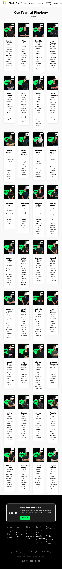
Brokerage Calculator (39, 535)
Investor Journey (48, 3)
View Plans (25, 517)
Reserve (8, 540)
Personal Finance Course (21, 535)
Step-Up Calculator (48, 542)
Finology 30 (9, 531)
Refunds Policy (39, 556)
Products (32, 3)
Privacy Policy (21, 556)
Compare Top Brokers (39, 531)
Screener (28, 531)
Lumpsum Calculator (48, 536)
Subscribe (40, 3)
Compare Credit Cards (40, 539)
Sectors (28, 538)
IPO (27, 533)
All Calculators (50, 533)
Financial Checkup (8, 534)
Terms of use (30, 556)
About (56, 3)
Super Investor (30, 536)
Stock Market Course (20, 531)
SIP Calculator (49, 539)
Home (25, 3)
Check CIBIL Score (39, 543)
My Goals (9, 537)
